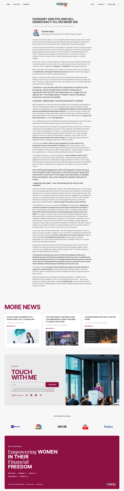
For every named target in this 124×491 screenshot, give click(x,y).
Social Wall (112, 4)
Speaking (26, 4)
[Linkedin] (31, 395)
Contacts (101, 4)
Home (8, 4)
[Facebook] (36, 395)
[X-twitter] (40, 395)
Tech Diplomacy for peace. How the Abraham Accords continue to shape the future (61, 319)
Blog (92, 4)
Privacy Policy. (49, 391)
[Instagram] (26, 395)
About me (16, 4)
